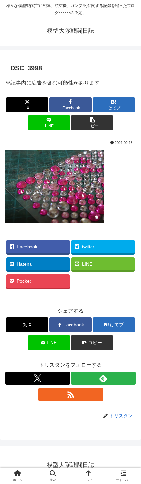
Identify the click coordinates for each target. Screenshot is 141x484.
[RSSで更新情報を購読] (70, 394)
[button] (92, 122)
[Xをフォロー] (37, 378)
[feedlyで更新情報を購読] (103, 378)
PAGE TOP (130, 464)
